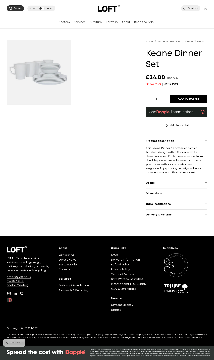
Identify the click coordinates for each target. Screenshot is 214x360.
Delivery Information (125, 260)
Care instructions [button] (158, 204)
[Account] (205, 8)
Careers (64, 269)
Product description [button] (160, 141)
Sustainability (68, 264)
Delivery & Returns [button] (159, 214)
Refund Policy (120, 264)
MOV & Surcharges (123, 289)
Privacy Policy (120, 269)
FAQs (114, 255)
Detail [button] (150, 183)
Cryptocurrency (122, 305)
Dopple (116, 310)
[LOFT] (109, 8)
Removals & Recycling (73, 290)
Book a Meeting (17, 285)
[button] (15, 8)
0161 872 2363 (15, 281)
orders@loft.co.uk (19, 277)
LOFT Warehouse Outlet (127, 279)
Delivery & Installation (74, 285)
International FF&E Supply (128, 284)
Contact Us (66, 255)
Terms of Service (122, 274)
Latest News (67, 260)
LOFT (34, 328)
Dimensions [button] (154, 193)
